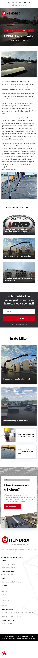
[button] (34, 174)
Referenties (5, 600)
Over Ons (4, 591)
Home (6, 30)
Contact (4, 605)
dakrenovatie (14, 30)
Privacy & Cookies (14, 638)
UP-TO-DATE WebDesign (28, 638)
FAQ (2, 603)
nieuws (31, 30)
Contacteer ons (12, 507)
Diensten (4, 597)
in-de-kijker (23, 30)
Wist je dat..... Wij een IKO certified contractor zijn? (18, 612)
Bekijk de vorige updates (19, 324)
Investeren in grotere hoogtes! (11, 616)
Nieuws (3, 594)
